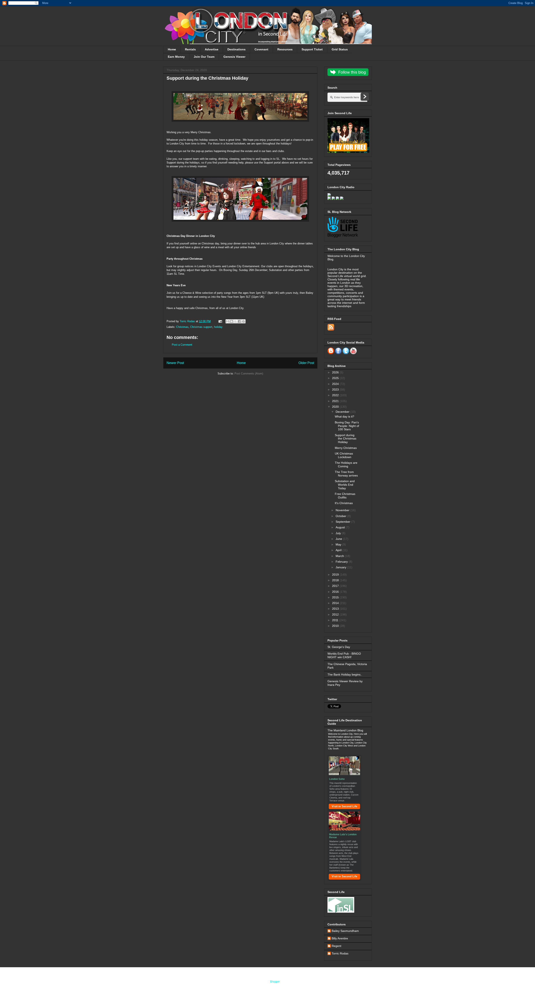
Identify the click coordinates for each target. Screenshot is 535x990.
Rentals (190, 49)
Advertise (211, 49)
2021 (336, 401)
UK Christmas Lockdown (344, 455)
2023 (336, 389)
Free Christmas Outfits (345, 495)
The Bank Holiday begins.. (344, 674)
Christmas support (201, 326)
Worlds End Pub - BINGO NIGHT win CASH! (344, 655)
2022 (336, 395)
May (339, 544)
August (341, 527)
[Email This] (227, 321)
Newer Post (175, 363)
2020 (336, 406)
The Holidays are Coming (346, 464)
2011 (335, 620)
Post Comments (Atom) (248, 373)
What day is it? (344, 416)
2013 (336, 608)
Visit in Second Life (344, 806)
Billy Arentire (340, 938)
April (339, 550)
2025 (336, 378)
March (340, 556)
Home (172, 49)
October (341, 516)
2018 (336, 580)
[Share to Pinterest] (243, 321)
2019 (336, 574)
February (342, 561)
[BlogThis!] (231, 321)
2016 (336, 591)
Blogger (274, 981)
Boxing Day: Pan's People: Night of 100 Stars (347, 426)
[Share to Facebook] (239, 321)
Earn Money (176, 56)
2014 (336, 603)
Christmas (182, 326)
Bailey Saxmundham (345, 931)
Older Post (306, 363)
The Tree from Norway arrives (346, 473)
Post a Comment (182, 344)
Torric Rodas (188, 321)
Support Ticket (312, 49)
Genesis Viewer (234, 56)
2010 (336, 625)
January (341, 567)
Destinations (236, 49)
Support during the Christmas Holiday (345, 438)
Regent (336, 946)
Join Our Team (204, 56)
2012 (336, 614)
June (339, 538)
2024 (336, 384)
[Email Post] (220, 321)
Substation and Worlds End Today (345, 484)
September (343, 521)
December (343, 411)
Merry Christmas (346, 448)
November (343, 510)
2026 (336, 372)
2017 (336, 586)
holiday (218, 326)
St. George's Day (338, 647)
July (339, 533)
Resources (285, 49)
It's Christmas (344, 503)
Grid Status (340, 49)
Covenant (261, 49)
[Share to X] (235, 321)
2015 (336, 597)
